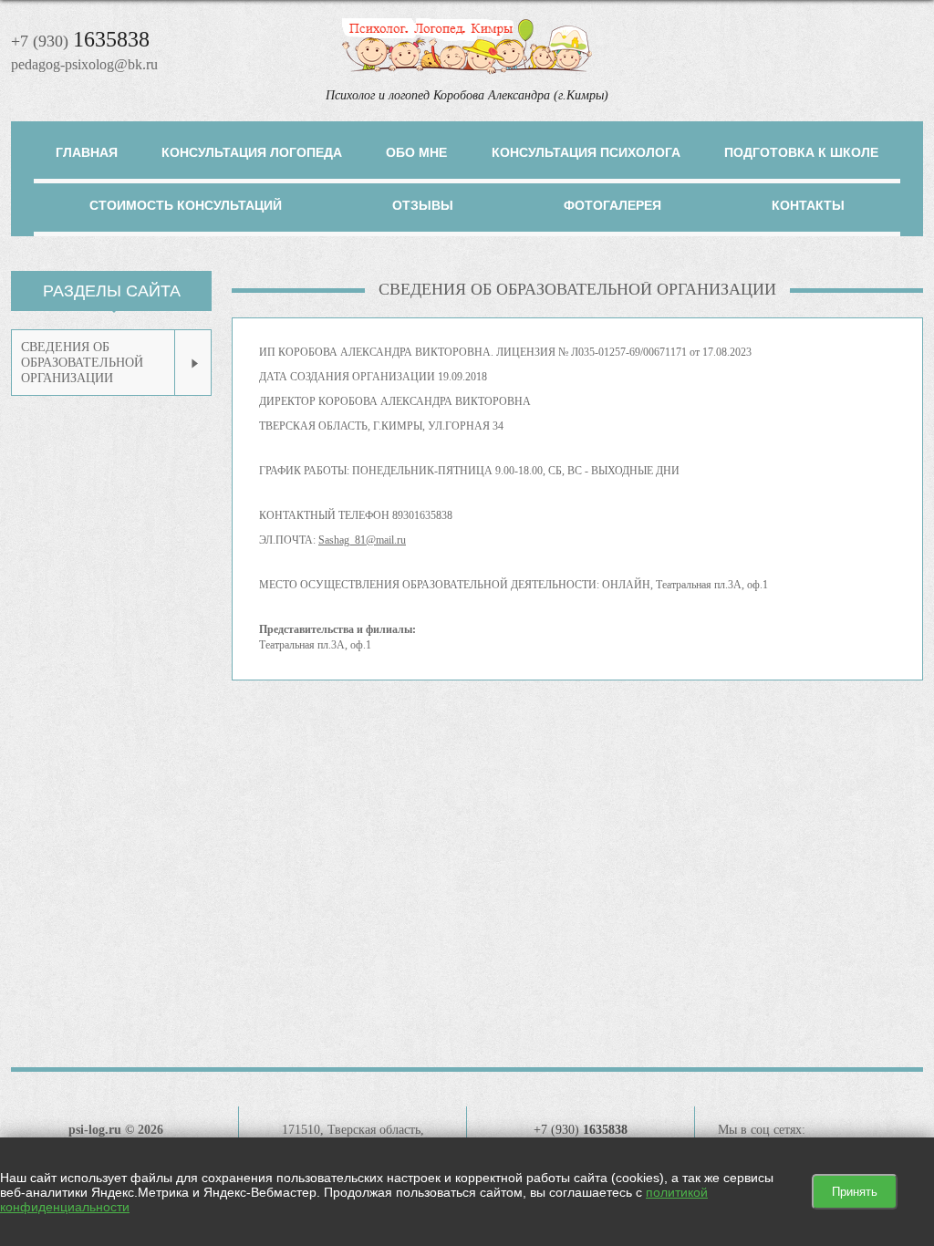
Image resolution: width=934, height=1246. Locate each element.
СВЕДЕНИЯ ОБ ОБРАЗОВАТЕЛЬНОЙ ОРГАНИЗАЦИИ (82, 362)
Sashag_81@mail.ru (362, 540)
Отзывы (422, 205)
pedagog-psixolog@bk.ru (84, 64)
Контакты (808, 205)
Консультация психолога (586, 152)
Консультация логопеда (251, 152)
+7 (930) (80, 41)
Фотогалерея (612, 205)
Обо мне (416, 152)
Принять (854, 1192)
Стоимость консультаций (185, 205)
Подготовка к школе (801, 152)
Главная (87, 152)
